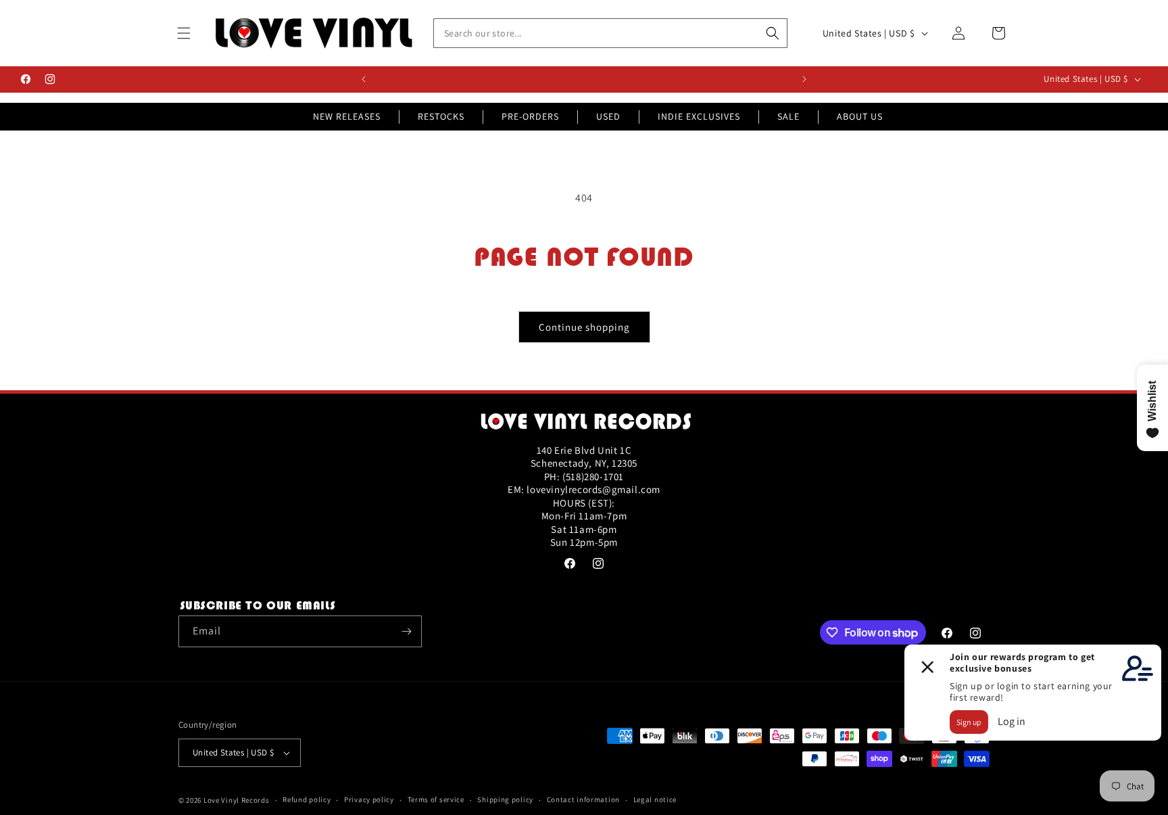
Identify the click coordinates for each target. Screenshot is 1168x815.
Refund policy (307, 799)
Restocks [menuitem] (441, 116)
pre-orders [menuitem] (530, 116)
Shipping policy (505, 799)
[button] (184, 33)
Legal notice (655, 799)
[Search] (772, 33)
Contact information (583, 799)
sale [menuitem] (788, 116)
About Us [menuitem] (860, 116)
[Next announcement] (804, 79)
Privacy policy (369, 799)
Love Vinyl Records (236, 800)
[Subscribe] (406, 631)
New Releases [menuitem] (347, 116)
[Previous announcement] (364, 79)
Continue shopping (584, 327)
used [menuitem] (608, 116)
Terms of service (436, 799)
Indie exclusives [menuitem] (699, 116)
